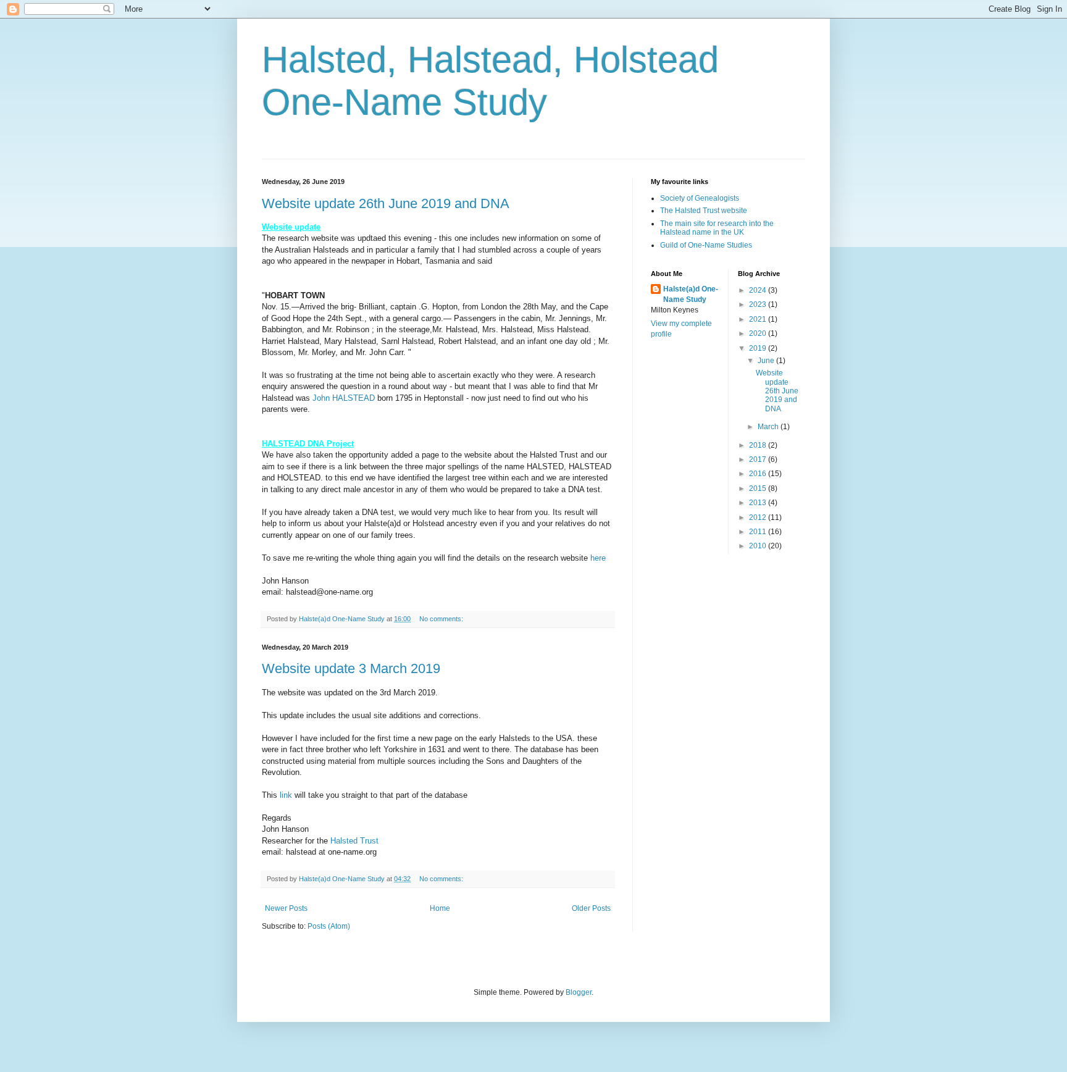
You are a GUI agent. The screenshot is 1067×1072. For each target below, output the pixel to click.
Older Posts (591, 908)
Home (440, 908)
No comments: (442, 618)
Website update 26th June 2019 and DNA (385, 203)
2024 (758, 290)
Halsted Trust (354, 840)
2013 (758, 502)
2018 (758, 445)
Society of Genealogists (699, 198)
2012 (758, 517)
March (769, 426)
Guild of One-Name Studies (706, 245)
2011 (758, 531)
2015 (758, 488)
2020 (758, 333)
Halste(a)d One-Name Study (690, 294)
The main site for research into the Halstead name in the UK (717, 228)
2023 (758, 304)
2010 (758, 546)
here (598, 558)
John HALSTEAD (343, 398)
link (286, 795)
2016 (758, 473)
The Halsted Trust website (703, 210)
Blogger (579, 992)
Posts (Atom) (329, 926)
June (767, 360)
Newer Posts (286, 908)
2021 (758, 319)
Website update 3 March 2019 (351, 668)
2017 (758, 459)
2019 (758, 348)
